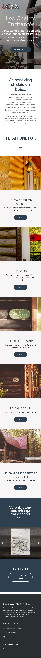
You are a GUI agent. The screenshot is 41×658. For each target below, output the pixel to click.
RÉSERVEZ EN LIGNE (20, 577)
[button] (2, 543)
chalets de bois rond (13, 608)
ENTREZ (20, 217)
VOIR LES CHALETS (20, 49)
